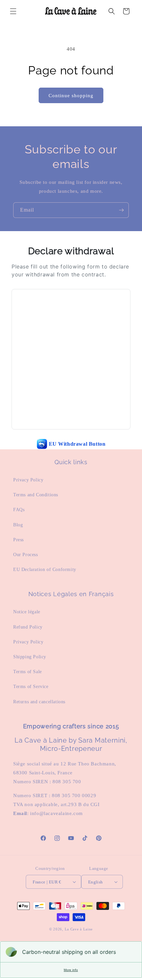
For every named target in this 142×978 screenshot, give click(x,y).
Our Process (25, 554)
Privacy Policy (28, 479)
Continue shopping (71, 95)
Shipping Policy (29, 656)
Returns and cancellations (39, 701)
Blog (18, 524)
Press (18, 539)
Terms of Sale (27, 671)
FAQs (18, 509)
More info (71, 970)
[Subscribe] (121, 210)
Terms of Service (31, 686)
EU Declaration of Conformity (44, 569)
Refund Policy (28, 627)
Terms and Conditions (35, 494)
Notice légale (26, 611)
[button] (13, 11)
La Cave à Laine (79, 929)
